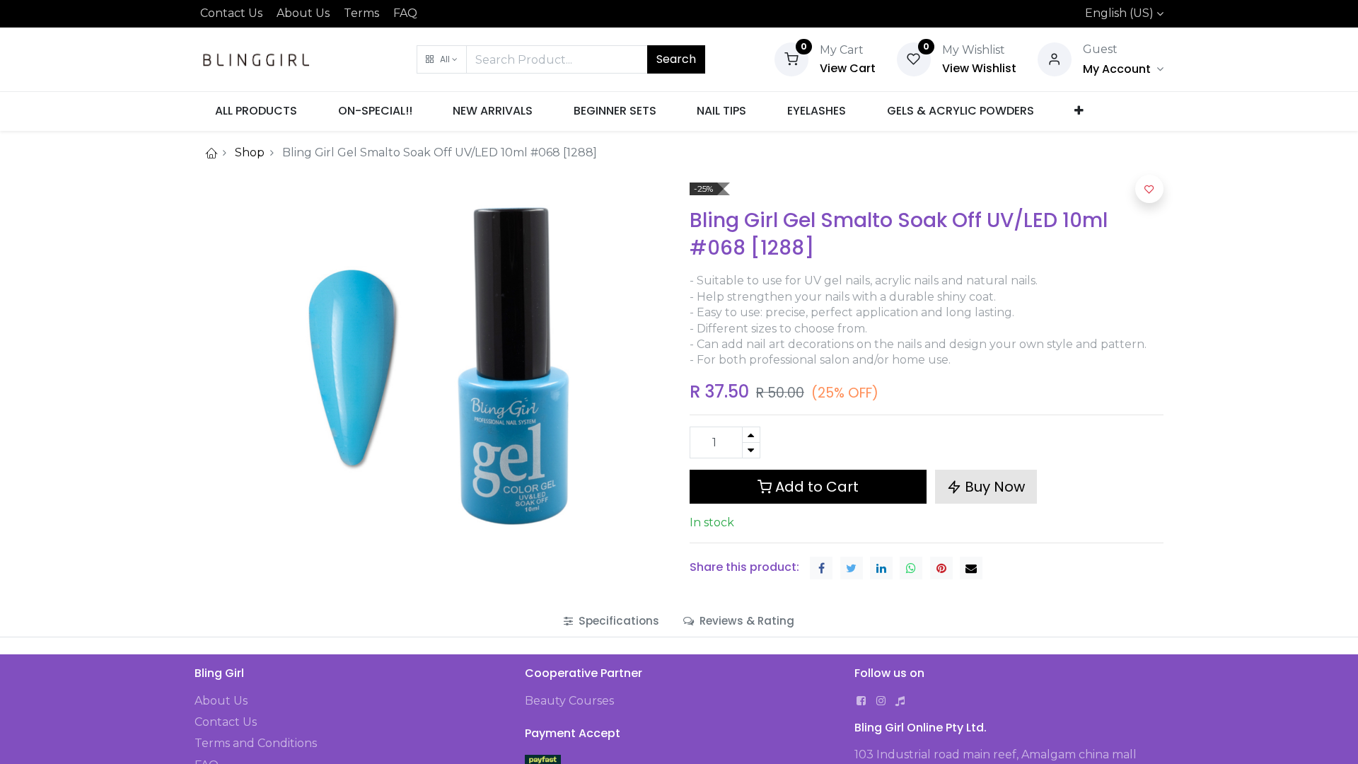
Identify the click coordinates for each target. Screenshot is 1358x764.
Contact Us (231, 13)
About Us (303, 13)
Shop (250, 152)
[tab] (611, 620)
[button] (442, 59)
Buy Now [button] (993, 487)
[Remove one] (751, 450)
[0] (791, 58)
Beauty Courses (569, 700)
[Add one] (751, 434)
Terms (361, 13)
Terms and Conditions (256, 743)
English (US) (1119, 13)
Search (676, 59)
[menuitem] (256, 111)
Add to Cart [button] (815, 487)
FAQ (405, 13)
